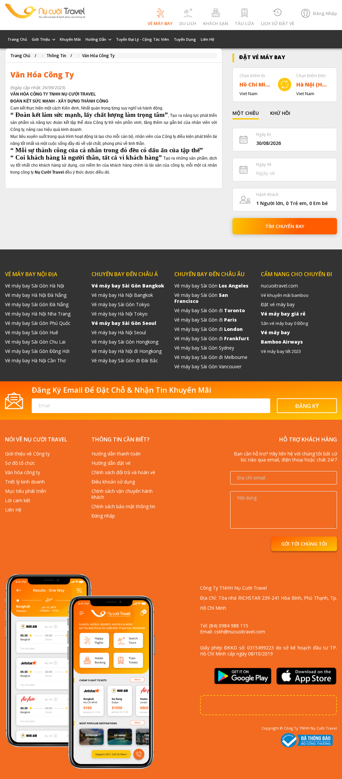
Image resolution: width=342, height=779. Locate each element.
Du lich (187, 23)
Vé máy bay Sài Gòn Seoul (124, 323)
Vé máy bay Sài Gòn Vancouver (207, 366)
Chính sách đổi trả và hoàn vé (123, 472)
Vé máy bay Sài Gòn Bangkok (128, 285)
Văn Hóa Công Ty (98, 55)
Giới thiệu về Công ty (27, 453)
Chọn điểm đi (252, 75)
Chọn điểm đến (311, 75)
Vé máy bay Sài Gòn (211, 285)
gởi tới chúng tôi (304, 544)
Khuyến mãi (70, 39)
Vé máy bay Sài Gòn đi (209, 310)
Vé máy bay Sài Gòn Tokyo (121, 304)
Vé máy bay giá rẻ (283, 314)
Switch (284, 84)
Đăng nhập (325, 13)
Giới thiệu (41, 39)
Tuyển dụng (185, 39)
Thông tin (56, 55)
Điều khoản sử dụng (113, 481)
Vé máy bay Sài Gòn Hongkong (125, 342)
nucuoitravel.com (279, 285)
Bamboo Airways (282, 342)
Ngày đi (263, 134)
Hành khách (267, 194)
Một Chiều (245, 113)
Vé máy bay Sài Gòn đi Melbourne (210, 357)
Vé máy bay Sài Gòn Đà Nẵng (36, 304)
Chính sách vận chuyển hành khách (122, 494)
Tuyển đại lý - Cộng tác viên (142, 39)
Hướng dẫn (96, 39)
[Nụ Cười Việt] (45, 10)
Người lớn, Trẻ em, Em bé (292, 203)
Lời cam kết (17, 500)
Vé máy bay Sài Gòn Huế (31, 332)
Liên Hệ (207, 39)
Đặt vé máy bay (278, 304)
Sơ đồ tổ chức (20, 463)
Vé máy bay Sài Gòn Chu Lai (35, 342)
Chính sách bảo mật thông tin (123, 506)
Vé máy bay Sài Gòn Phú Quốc (37, 323)
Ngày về (264, 164)
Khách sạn (215, 23)
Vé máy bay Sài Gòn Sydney (204, 348)
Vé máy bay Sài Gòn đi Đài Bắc (125, 360)
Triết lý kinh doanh (25, 481)
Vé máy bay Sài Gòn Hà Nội (34, 285)
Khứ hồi (280, 113)
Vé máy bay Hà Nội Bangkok (122, 295)
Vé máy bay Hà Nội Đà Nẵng (35, 295)
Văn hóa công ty (22, 472)
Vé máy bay (160, 23)
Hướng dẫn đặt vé (111, 463)
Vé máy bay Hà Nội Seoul (119, 332)
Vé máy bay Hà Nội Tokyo (120, 314)
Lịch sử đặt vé (277, 23)
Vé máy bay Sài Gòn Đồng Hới (37, 351)
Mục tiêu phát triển (25, 491)
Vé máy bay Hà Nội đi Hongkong (127, 351)
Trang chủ (17, 39)
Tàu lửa (244, 23)
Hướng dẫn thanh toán (116, 453)
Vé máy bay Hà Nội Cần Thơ (35, 360)
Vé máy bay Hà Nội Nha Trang (37, 314)
